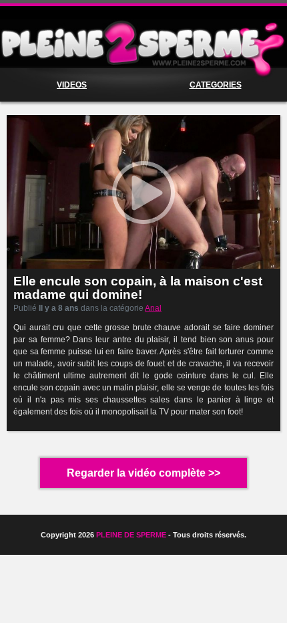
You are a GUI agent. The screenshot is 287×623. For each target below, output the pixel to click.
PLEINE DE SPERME (131, 535)
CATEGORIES (216, 85)
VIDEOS (72, 85)
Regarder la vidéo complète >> (143, 473)
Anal (153, 308)
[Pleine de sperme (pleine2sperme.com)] (143, 43)
